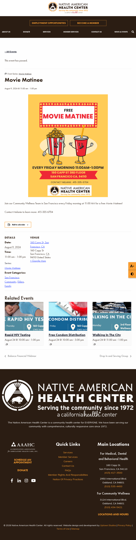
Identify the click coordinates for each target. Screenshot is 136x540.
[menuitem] (49, 23)
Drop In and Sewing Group (114, 356)
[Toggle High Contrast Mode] (132, 274)
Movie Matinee (12, 268)
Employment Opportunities (49, 22)
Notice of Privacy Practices (68, 479)
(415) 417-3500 (113, 473)
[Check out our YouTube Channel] (33, 480)
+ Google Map (38, 260)
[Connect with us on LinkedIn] (19, 480)
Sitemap (75, 529)
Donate (26, 32)
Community (10, 281)
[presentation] (24, 316)
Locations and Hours (113, 514)
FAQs (68, 470)
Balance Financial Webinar (21, 356)
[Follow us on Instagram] (26, 480)
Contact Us (96, 32)
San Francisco (12, 277)
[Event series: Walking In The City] (94, 344)
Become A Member (88, 22)
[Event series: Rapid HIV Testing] (7, 344)
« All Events (11, 51)
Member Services (70, 32)
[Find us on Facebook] (12, 480)
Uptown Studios (108, 526)
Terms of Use (63, 529)
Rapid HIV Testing (17, 335)
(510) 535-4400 (113, 486)
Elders (21, 281)
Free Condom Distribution (67, 335)
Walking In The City (107, 335)
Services (46, 32)
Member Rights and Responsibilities (68, 475)
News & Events (121, 32)
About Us (6, 32)
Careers (68, 461)
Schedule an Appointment (23, 461)
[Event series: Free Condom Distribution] (51, 344)
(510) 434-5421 (113, 507)
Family (8, 286)
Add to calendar (18, 224)
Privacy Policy (124, 526)
